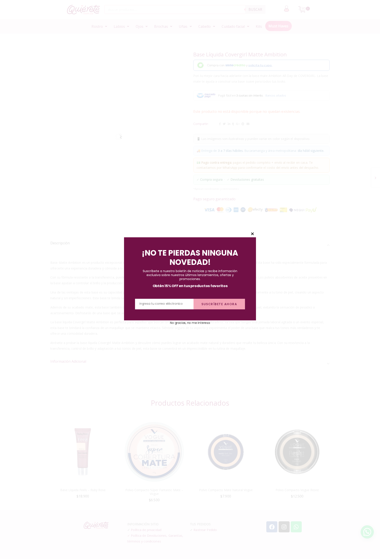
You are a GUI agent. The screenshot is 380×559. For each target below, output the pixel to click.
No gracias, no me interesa (190, 323)
